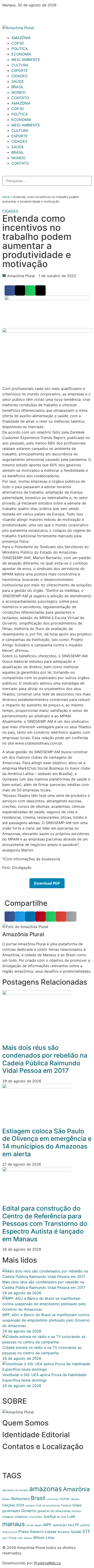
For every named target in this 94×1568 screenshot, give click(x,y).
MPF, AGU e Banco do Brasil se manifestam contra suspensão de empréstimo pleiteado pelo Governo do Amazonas (46, 1320)
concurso (52, 1499)
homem (76, 1511)
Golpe (76, 1505)
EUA (38, 1505)
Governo (28, 1510)
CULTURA (19, 65)
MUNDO (18, 92)
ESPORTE (19, 70)
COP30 (17, 43)
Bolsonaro (20, 1498)
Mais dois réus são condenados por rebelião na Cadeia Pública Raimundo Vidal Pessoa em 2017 (44, 1059)
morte (29, 1525)
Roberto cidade (43, 1532)
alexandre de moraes (15, 1490)
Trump (12, 1538)
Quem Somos (25, 1422)
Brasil (38, 1498)
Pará (71, 1525)
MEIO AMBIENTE (25, 59)
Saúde (76, 1532)
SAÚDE (17, 81)
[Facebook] (8, 13)
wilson (28, 1538)
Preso (23, 1531)
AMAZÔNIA (21, 37)
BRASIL (17, 87)
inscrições (35, 1516)
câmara (74, 1499)
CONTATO (20, 97)
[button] (10, 290)
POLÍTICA (19, 48)
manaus (13, 1524)
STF (86, 1531)
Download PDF (47, 883)
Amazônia (76, 1489)
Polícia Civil (9, 1532)
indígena (7, 1516)
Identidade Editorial (36, 1434)
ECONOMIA (21, 54)
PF (77, 1525)
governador (11, 1511)
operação (60, 1525)
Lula (71, 1516)
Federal (66, 1505)
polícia (85, 1525)
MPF (47, 1525)
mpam (38, 1525)
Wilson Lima (43, 1537)
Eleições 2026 (13, 1505)
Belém (6, 1499)
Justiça (49, 1516)
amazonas (45, 1489)
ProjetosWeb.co (47, 1563)
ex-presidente (51, 1505)
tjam (4, 1538)
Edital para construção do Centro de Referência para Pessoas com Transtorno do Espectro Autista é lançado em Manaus (44, 1223)
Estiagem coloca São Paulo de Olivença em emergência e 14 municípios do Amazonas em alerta (46, 1142)
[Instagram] (20, 13)
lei (58, 1516)
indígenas (21, 1516)
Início (6, 197)
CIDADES (19, 76)
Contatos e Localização (42, 1446)
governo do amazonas (53, 1511)
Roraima (63, 1532)
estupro (30, 1505)
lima (63, 1516)
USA (20, 1538)
